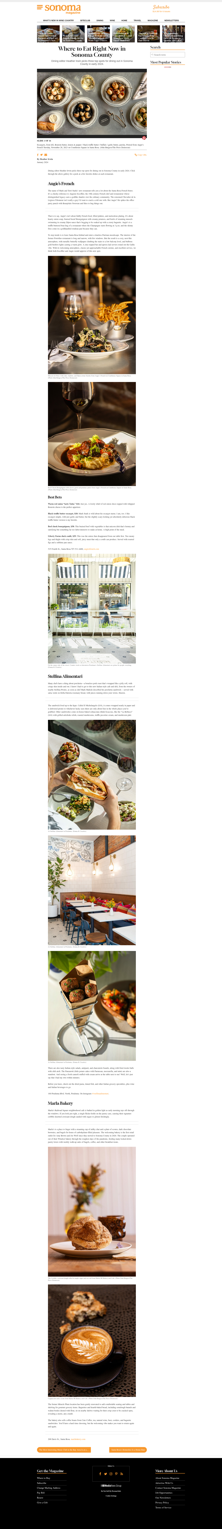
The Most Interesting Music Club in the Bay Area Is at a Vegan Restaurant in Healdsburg (65, 1449)
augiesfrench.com (91, 548)
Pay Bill (41, 1492)
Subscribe (41, 1483)
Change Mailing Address (48, 1487)
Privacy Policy (162, 1502)
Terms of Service (163, 1507)
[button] (39, 103)
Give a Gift (42, 1502)
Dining (100, 20)
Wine (112, 20)
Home (124, 20)
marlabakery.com (78, 1439)
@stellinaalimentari (100, 1093)
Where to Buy (43, 1478)
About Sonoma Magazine (167, 1478)
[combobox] (167, 54)
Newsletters (171, 20)
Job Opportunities (163, 1492)
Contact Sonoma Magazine (168, 1487)
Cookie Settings (111, 1496)
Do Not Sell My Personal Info (111, 1491)
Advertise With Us (164, 1483)
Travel (137, 20)
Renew (40, 1497)
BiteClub (85, 20)
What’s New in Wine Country (58, 20)
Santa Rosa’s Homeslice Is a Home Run (128, 1449)
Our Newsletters (163, 1497)
